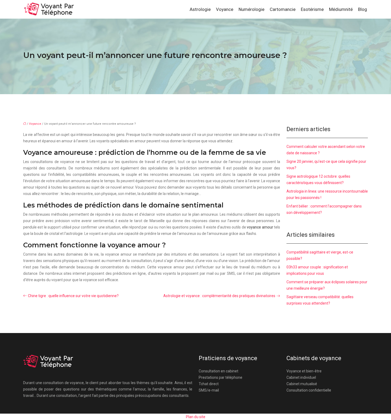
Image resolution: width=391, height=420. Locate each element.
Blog (362, 9)
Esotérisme (312, 9)
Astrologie (200, 9)
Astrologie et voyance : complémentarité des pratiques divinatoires (219, 296)
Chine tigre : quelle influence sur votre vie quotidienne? (73, 296)
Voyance (224, 9)
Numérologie (251, 9)
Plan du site (195, 417)
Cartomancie (283, 9)
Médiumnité (341, 9)
